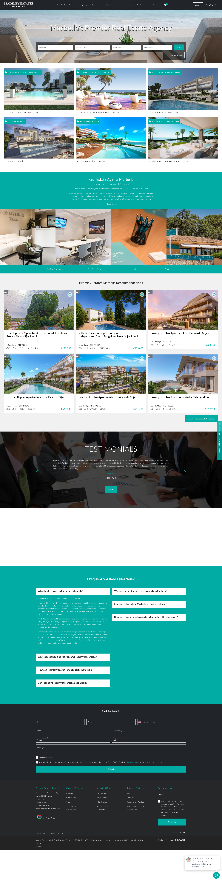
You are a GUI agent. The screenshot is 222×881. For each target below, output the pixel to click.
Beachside (130, 798)
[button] (37, 473)
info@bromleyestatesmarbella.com (48, 809)
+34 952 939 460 (42, 802)
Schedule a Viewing (45, 757)
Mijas (68, 802)
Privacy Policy (132, 762)
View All (111, 489)
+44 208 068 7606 (42, 805)
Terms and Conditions (153, 762)
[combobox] (140, 722)
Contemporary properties (86, 5)
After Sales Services (96, 269)
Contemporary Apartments (136, 802)
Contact (155, 5)
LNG (211, 5)
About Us (135, 269)
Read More (111, 473)
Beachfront (131, 793)
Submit (111, 769)
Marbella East (71, 798)
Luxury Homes (126, 5)
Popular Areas (142, 5)
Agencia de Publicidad (178, 840)
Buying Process (54, 269)
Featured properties (108, 5)
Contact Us (170, 269)
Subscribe (172, 822)
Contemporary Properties (136, 806)
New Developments (64, 5)
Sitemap (39, 846)
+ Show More (71, 810)
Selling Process (102, 802)
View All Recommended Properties (201, 419)
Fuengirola (70, 793)
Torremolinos (71, 806)
